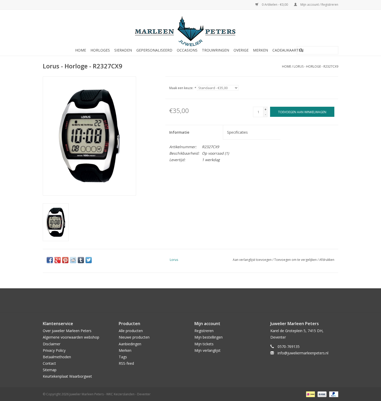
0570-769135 (289, 346)
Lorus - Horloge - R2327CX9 (316, 66)
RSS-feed (126, 363)
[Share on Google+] (57, 260)
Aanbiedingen (130, 343)
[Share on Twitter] (89, 260)
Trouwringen (215, 50)
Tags (123, 356)
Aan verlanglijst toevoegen (252, 259)
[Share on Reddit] (73, 260)
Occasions (187, 50)
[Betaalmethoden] (310, 394)
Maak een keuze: (182, 88)
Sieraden (123, 50)
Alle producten (131, 330)
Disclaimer (51, 343)
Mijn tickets (204, 343)
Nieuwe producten (134, 337)
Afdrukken (326, 259)
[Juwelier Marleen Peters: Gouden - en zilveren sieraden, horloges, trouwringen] (190, 28)
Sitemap (50, 369)
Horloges (100, 50)
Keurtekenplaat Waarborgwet (67, 376)
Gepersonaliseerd (154, 50)
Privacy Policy (54, 350)
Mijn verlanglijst (207, 350)
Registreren (204, 330)
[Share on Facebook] (50, 260)
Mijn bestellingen (208, 337)
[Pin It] (65, 260)
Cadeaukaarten (288, 50)
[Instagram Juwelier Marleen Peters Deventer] (195, 300)
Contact (49, 363)
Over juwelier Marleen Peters (67, 330)
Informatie (179, 132)
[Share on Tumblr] (81, 260)
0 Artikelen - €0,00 (275, 4)
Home (80, 50)
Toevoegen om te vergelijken (296, 259)
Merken (260, 50)
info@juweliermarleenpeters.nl (303, 352)
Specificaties (237, 132)
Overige (241, 50)
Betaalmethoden (57, 356)
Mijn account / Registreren (319, 4)
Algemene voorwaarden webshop (71, 337)
